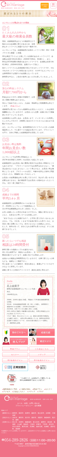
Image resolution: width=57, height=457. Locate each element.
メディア (42, 355)
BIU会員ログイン (42, 360)
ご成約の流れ (25, 389)
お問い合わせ (34, 403)
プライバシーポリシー (24, 406)
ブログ (40, 391)
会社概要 (37, 406)
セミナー (15, 355)
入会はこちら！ (19, 391)
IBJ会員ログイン (15, 360)
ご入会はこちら (42, 349)
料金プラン (15, 106)
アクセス (6, 391)
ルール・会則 (22, 403)
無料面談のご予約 (44, 5)
